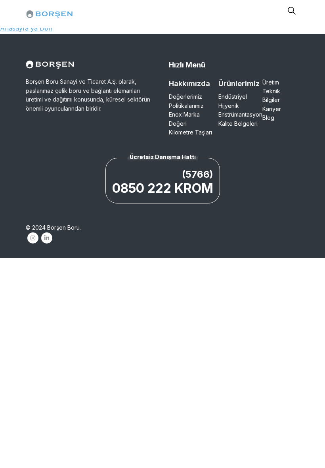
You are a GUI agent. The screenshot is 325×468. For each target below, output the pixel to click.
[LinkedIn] (47, 238)
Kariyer (271, 108)
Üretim (270, 82)
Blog (268, 117)
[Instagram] (33, 238)
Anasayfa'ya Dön (26, 28)
